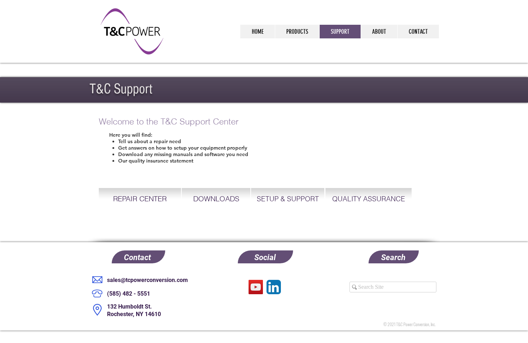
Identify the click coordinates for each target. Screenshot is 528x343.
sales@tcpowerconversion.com (147, 280)
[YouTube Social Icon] (256, 287)
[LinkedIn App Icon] (274, 287)
